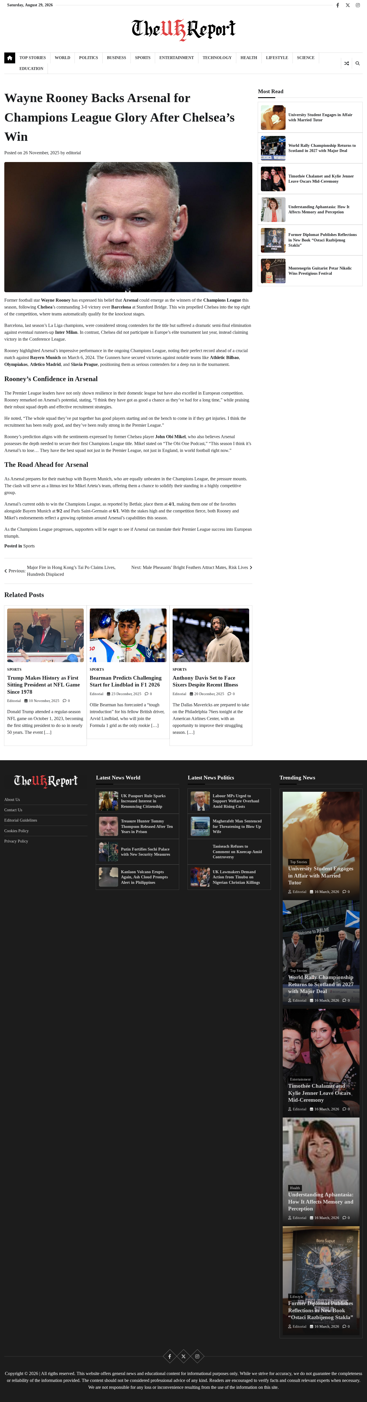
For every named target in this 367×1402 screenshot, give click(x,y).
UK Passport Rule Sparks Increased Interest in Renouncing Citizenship (143, 801)
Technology (217, 57)
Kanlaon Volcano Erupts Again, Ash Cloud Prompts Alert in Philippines (144, 877)
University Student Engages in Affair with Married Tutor (320, 875)
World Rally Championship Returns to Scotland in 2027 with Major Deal (321, 984)
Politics (88, 57)
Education (31, 68)
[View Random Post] (346, 63)
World (62, 57)
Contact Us (13, 810)
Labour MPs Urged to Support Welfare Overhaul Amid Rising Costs (236, 801)
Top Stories (32, 57)
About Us (12, 799)
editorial (73, 152)
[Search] (357, 63)
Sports (143, 57)
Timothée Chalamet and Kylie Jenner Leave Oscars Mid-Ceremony (319, 1093)
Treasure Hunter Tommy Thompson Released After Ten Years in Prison (147, 826)
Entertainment (176, 57)
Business (116, 57)
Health (249, 57)
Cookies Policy (16, 830)
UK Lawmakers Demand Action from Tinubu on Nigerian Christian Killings (236, 877)
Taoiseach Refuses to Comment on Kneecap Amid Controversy (237, 851)
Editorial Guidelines (20, 820)
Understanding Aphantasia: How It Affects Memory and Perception (321, 1202)
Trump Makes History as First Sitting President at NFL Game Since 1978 (43, 685)
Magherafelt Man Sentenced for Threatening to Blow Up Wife (237, 826)
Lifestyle (277, 57)
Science (306, 57)
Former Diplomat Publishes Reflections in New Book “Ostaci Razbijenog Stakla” (322, 240)
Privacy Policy (16, 841)
